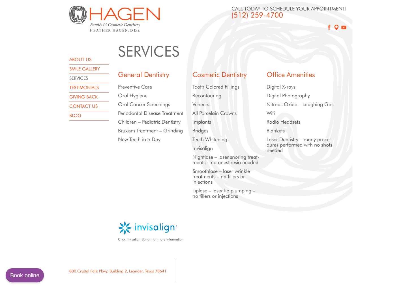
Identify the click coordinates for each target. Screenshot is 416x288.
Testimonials (84, 87)
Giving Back (83, 97)
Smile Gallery (84, 69)
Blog (75, 115)
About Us (80, 59)
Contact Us (83, 106)
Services (78, 78)
